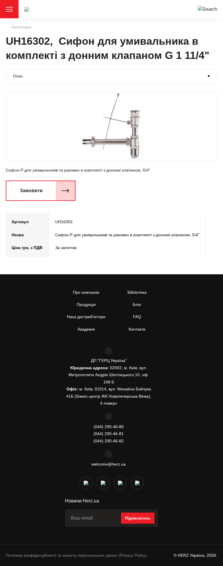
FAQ (137, 316)
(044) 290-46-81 (108, 433)
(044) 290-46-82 (108, 441)
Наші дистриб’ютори (86, 316)
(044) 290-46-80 (108, 426)
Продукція (86, 304)
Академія (86, 329)
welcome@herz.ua (108, 464)
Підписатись (138, 518)
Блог (137, 304)
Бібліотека (137, 292)
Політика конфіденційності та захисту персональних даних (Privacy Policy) (76, 555)
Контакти (137, 329)
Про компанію (86, 292)
